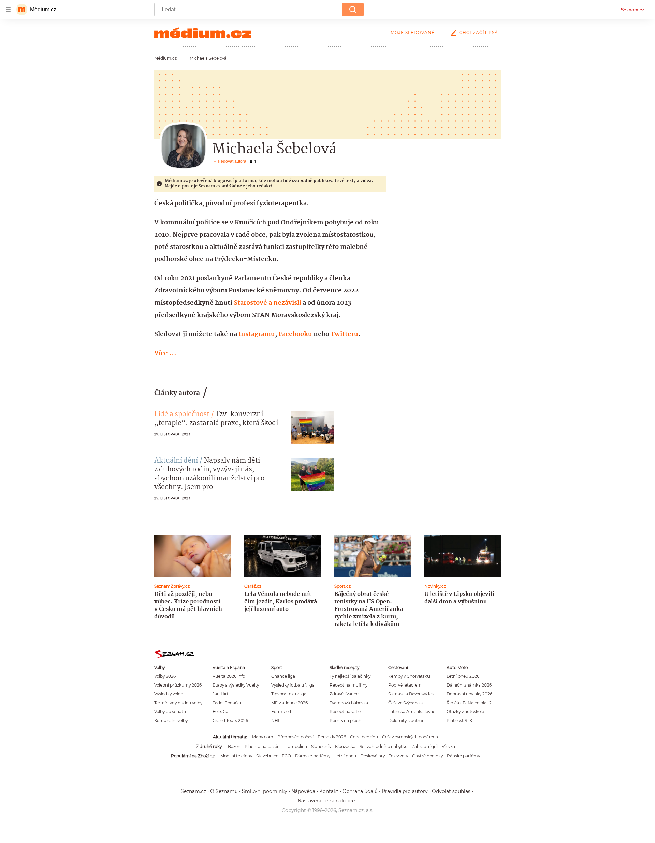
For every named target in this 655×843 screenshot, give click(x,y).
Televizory (398, 755)
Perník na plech (345, 720)
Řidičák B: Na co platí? (469, 702)
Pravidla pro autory (405, 791)
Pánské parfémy (463, 755)
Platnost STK (459, 720)
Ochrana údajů (360, 791)
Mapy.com (262, 736)
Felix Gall (221, 711)
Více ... (165, 353)
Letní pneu (345, 755)
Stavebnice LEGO (273, 755)
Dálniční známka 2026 (469, 685)
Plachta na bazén (262, 746)
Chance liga (283, 676)
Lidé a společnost (181, 414)
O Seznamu (224, 791)
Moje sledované (413, 32)
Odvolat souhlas (451, 791)
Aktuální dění (176, 460)
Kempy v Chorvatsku (409, 676)
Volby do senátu (170, 711)
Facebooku (295, 334)
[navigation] (8, 9)
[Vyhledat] (353, 9)
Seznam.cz (632, 9)
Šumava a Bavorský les (411, 693)
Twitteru (344, 334)
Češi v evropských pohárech (410, 736)
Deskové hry (372, 755)
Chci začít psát (480, 32)
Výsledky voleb (168, 693)
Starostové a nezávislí (267, 303)
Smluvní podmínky (264, 791)
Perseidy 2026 (332, 736)
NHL (275, 720)
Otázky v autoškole (465, 711)
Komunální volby (171, 720)
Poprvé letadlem (405, 685)
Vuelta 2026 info (229, 676)
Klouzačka (345, 746)
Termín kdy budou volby (178, 702)
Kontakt (328, 791)
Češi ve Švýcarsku (405, 702)
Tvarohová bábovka (349, 702)
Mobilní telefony (236, 755)
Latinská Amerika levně (411, 711)
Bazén (234, 746)
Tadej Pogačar (227, 702)
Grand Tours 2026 (230, 720)
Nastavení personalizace (326, 801)
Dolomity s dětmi (405, 720)
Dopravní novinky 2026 (469, 693)
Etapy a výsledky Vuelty (236, 685)
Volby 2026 (165, 676)
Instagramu (256, 334)
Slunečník (321, 746)
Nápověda (303, 791)
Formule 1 (281, 711)
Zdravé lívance (344, 693)
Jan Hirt (221, 693)
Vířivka (448, 746)
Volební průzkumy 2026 (178, 685)
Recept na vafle (345, 711)
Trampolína (295, 746)
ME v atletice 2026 (289, 702)
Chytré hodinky (427, 755)
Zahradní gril (425, 746)
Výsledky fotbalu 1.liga (293, 685)
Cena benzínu (364, 736)
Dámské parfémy (312, 755)
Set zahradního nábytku (384, 746)
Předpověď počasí (295, 736)
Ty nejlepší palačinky (350, 676)
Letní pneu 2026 (463, 676)
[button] (312, 427)
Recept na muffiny (348, 685)
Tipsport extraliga (288, 693)
